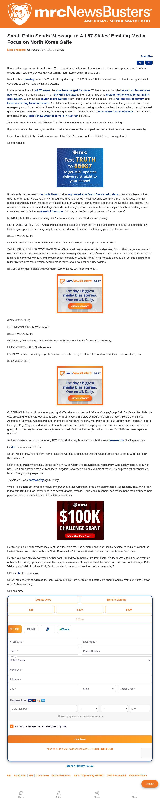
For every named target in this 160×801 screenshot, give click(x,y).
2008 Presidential (138, 775)
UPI (31, 775)
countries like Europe (54, 98)
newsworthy (116, 440)
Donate (150, 783)
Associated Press (61, 775)
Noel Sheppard (16, 49)
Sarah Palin (20, 775)
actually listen (49, 194)
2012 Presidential (116, 775)
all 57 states (42, 90)
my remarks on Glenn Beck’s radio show (93, 194)
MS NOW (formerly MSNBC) (89, 775)
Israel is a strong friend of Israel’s (28, 103)
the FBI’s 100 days (65, 94)
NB (9, 775)
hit (19, 573)
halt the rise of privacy (130, 98)
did (13, 447)
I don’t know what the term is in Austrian (53, 115)
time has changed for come (73, 90)
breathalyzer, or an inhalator (115, 111)
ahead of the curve (51, 211)
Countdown (42, 775)
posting (29, 79)
